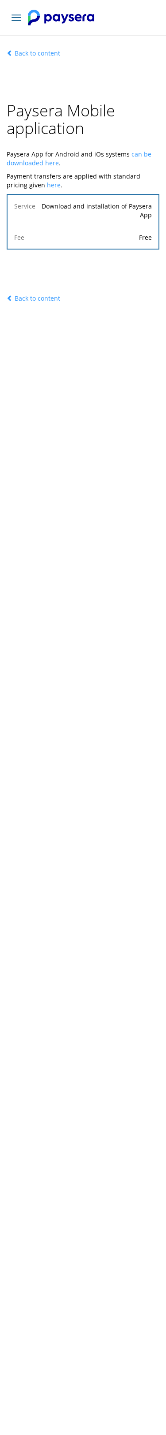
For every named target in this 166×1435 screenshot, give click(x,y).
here (54, 185)
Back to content (36, 53)
